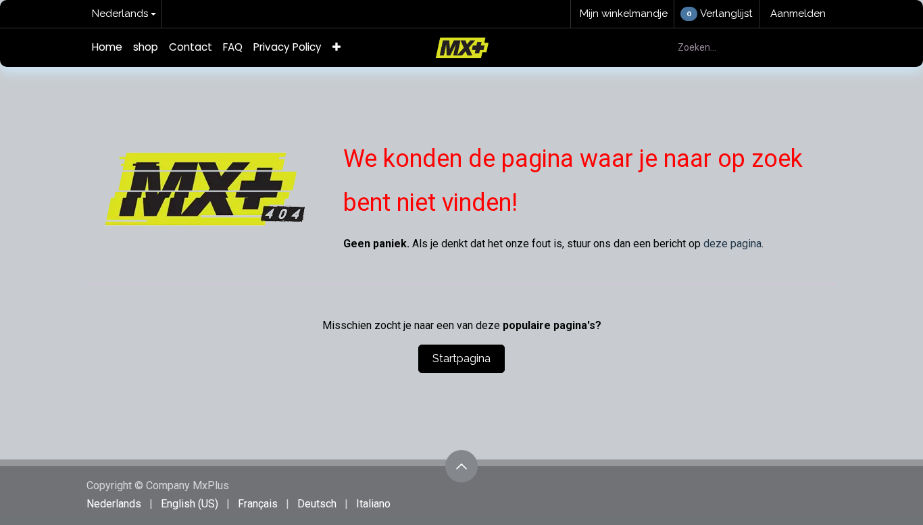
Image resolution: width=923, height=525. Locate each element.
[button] (461, 466)
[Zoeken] (819, 47)
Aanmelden (798, 13)
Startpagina (461, 358)
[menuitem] (107, 47)
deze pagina (732, 243)
